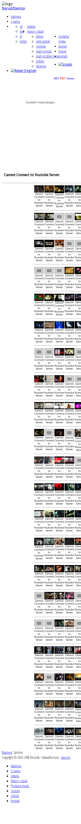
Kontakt (63, 56)
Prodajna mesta (63, 39)
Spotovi (62, 46)
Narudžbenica (13, 8)
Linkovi (62, 51)
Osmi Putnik (43, 41)
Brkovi (39, 36)
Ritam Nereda (44, 51)
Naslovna (16, 16)
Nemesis (41, 46)
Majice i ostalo (35, 31)
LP (21, 36)
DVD (22, 31)
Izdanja (31, 26)
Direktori (41, 66)
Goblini (40, 61)
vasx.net (65, 757)
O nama (15, 21)
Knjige (23, 41)
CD (21, 26)
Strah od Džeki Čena (47, 56)
